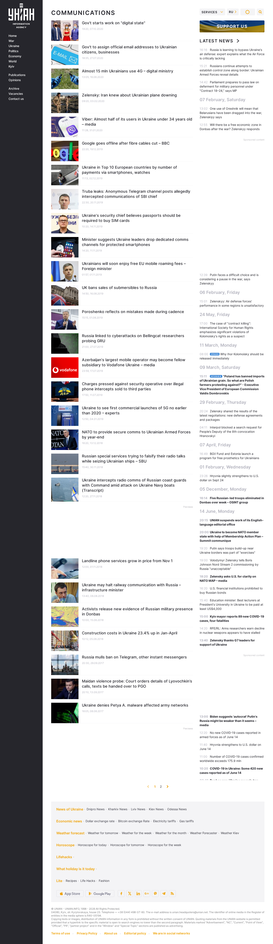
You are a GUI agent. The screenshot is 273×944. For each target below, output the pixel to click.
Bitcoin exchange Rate (134, 821)
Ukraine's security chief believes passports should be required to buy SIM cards (131, 218)
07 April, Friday (215, 444)
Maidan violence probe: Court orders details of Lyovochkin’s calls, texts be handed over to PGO (137, 683)
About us (110, 933)
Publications (17, 75)
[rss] (172, 893)
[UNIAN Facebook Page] (121, 893)
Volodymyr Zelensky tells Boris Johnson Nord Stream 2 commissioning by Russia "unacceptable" (229, 564)
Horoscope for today (92, 845)
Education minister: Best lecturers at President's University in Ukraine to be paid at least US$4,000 (231, 604)
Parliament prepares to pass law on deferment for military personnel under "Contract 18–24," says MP (229, 86)
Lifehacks (64, 857)
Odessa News (177, 809)
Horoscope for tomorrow (127, 845)
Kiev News (156, 809)
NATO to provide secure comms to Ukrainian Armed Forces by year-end (136, 434)
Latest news (216, 40)
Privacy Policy (87, 933)
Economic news (69, 821)
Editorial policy (135, 933)
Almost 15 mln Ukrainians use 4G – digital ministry (127, 71)
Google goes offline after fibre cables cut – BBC (126, 143)
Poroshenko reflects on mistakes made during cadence (133, 311)
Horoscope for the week (164, 845)
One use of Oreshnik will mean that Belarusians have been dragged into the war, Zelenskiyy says (231, 113)
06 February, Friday (220, 292)
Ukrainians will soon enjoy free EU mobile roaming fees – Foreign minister (134, 266)
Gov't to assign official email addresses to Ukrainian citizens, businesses (129, 49)
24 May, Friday (215, 314)
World (13, 61)
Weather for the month (170, 833)
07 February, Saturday (222, 99)
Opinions (15, 80)
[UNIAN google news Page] (146, 893)
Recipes (71, 880)
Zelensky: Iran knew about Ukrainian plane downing (129, 95)
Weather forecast (70, 833)
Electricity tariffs (164, 821)
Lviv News (138, 809)
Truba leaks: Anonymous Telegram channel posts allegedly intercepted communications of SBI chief (136, 194)
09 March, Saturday (220, 367)
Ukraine (14, 46)
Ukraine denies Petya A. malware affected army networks (135, 705)
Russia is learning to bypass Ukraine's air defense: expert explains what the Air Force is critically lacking (232, 54)
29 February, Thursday (223, 402)
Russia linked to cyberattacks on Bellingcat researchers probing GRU (133, 338)
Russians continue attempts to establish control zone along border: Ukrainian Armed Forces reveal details (232, 70)
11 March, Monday (218, 345)
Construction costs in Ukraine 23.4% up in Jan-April (129, 633)
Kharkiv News (117, 809)
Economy (15, 56)
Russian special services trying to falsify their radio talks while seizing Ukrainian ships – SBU (133, 458)
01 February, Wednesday (225, 467)
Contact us (16, 99)
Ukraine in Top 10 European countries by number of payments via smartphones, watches (129, 170)
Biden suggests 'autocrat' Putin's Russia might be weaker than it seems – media (228, 721)
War (11, 41)
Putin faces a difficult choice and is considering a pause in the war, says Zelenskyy (229, 279)
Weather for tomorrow (103, 833)
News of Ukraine (69, 809)
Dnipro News (96, 809)
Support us (232, 26)
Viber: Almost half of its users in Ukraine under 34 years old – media (137, 121)
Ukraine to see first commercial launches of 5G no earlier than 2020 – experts (134, 410)
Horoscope (65, 845)
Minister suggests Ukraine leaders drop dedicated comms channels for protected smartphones (135, 242)
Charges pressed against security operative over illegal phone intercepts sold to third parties (132, 386)
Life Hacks (87, 880)
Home (13, 35)
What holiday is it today (75, 869)
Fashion (104, 880)
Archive (14, 88)
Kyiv (11, 66)
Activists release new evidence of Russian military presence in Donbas (137, 611)
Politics (14, 51)
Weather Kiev (230, 833)
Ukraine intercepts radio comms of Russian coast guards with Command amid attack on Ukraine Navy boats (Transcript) (134, 485)
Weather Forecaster (203, 833)
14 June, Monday (217, 511)
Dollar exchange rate (100, 821)
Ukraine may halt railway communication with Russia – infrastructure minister (131, 587)
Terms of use (60, 933)
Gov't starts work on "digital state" (113, 23)
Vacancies (16, 93)
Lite (59, 881)
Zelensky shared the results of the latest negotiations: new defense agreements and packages (231, 415)
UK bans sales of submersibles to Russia (119, 287)
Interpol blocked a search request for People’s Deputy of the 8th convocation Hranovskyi (231, 431)
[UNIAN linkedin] (138, 893)
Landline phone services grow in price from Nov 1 (127, 561)
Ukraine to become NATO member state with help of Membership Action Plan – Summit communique (231, 536)
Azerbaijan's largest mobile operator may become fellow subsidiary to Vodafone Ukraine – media (133, 362)
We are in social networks (171, 933)
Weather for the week (137, 833)
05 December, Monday (223, 489)
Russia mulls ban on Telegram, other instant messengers (134, 657)
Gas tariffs (186, 821)
